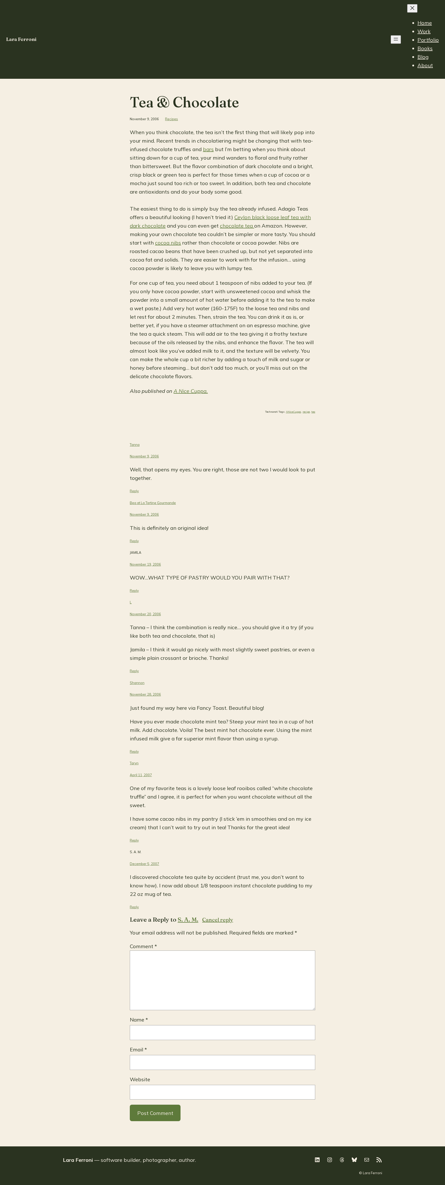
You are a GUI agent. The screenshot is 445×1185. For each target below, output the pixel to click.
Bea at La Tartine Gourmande (153, 503)
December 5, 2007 (144, 864)
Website (140, 1079)
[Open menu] (396, 39)
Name (139, 1019)
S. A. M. (188, 919)
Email (138, 1049)
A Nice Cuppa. (191, 391)
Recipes (171, 119)
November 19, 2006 (145, 564)
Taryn (134, 763)
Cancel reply (217, 919)
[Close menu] (412, 8)
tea (313, 411)
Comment (143, 946)
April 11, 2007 (141, 775)
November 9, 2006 (144, 456)
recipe (306, 411)
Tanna (135, 445)
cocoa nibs (168, 242)
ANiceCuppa (293, 411)
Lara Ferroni (21, 39)
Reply (134, 491)
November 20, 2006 (145, 614)
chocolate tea (237, 225)
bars (208, 149)
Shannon (137, 683)
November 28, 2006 (145, 694)
